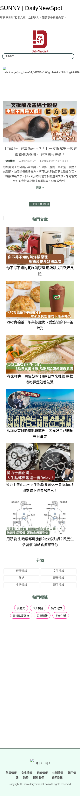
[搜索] (70, 56)
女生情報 (58, 570)
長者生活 (60, 615)
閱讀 (39, 187)
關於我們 (38, 777)
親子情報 (58, 584)
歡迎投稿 (57, 777)
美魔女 (21, 608)
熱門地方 (56, 608)
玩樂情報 (58, 577)
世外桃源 (38, 608)
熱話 (21, 577)
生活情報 (21, 584)
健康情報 (10, 161)
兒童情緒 (42, 615)
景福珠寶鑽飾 (21, 615)
